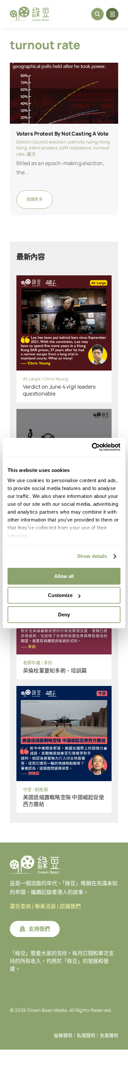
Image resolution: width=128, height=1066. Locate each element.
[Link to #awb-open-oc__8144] (112, 14)
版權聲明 (63, 1035)
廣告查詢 (20, 906)
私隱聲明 (86, 1035)
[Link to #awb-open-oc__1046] (97, 14)
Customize (60, 595)
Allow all (64, 576)
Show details (92, 556)
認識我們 (70, 906)
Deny (64, 614)
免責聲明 (109, 1035)
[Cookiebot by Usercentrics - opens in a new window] (92, 447)
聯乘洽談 (45, 906)
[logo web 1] (29, 9)
